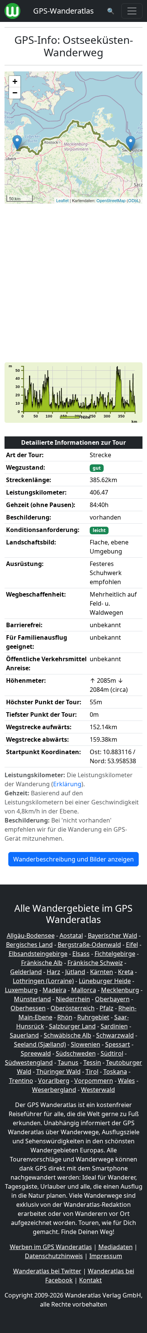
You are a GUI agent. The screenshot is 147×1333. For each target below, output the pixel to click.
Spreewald (36, 1053)
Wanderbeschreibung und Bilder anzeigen (73, 859)
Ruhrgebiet (93, 1017)
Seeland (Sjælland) (40, 1044)
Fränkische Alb (42, 963)
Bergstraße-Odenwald (89, 944)
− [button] (14, 92)
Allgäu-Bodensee (31, 935)
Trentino (21, 1080)
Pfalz (106, 1008)
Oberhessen (28, 1008)
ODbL (133, 200)
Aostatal (71, 935)
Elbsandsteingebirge (38, 953)
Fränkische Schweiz (95, 963)
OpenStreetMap (111, 200)
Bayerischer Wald (112, 935)
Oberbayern (112, 999)
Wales (126, 1080)
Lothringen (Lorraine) (43, 981)
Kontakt (90, 1280)
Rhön (64, 1017)
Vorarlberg (53, 1080)
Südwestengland (29, 1062)
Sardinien (114, 1026)
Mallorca (83, 990)
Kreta (125, 972)
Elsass (81, 953)
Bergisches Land (29, 944)
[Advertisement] (73, 283)
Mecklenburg (120, 990)
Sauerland (24, 1035)
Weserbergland (54, 1090)
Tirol (92, 1071)
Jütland (75, 972)
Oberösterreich (73, 1008)
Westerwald (98, 1090)
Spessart (117, 1044)
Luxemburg (21, 990)
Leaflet (62, 200)
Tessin (92, 1062)
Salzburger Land (72, 1026)
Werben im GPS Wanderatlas (51, 1247)
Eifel (132, 944)
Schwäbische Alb (67, 1035)
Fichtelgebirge (115, 953)
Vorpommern (93, 1080)
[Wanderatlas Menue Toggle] (131, 11)
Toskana (115, 1071)
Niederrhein (73, 999)
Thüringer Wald (58, 1071)
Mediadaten (115, 1247)
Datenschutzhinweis (54, 1256)
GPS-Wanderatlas (63, 11)
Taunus (68, 1062)
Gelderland (26, 972)
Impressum (105, 1256)
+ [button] (14, 81)
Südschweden (76, 1053)
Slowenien (85, 1044)
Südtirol (112, 1053)
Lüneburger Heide (105, 981)
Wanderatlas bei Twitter (47, 1271)
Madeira (54, 990)
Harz (53, 972)
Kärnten (101, 972)
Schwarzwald (115, 1035)
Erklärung (67, 784)
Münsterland (32, 999)
